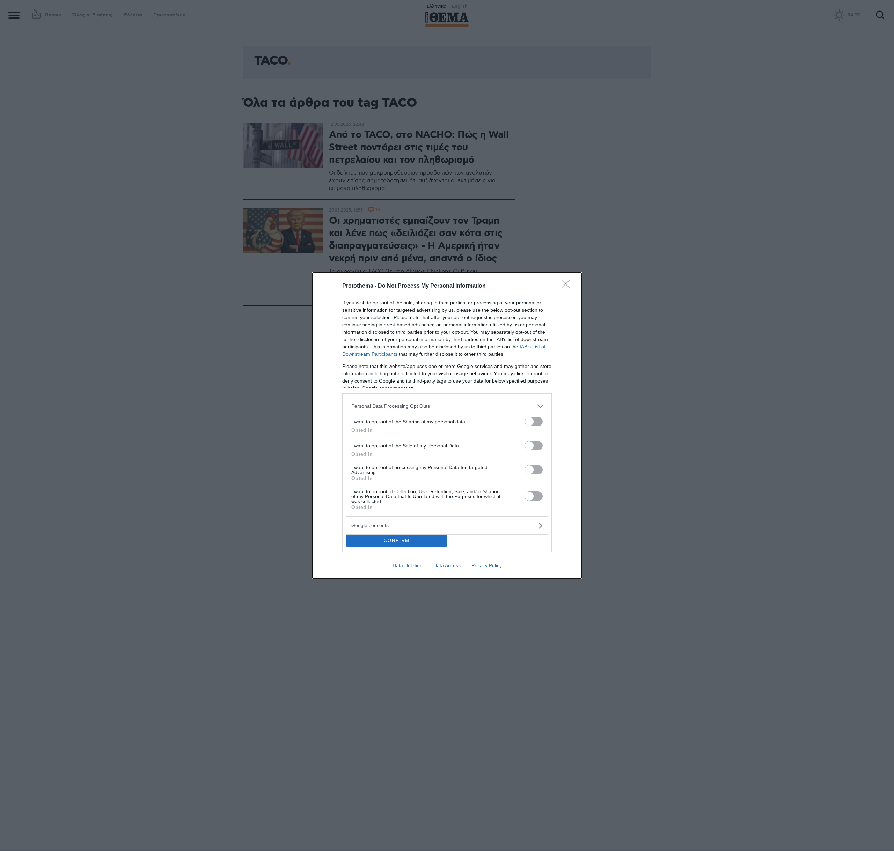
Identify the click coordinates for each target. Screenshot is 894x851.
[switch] (534, 421)
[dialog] (447, 426)
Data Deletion (408, 565)
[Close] (567, 286)
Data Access (447, 565)
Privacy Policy (486, 565)
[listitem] (447, 406)
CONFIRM (397, 540)
